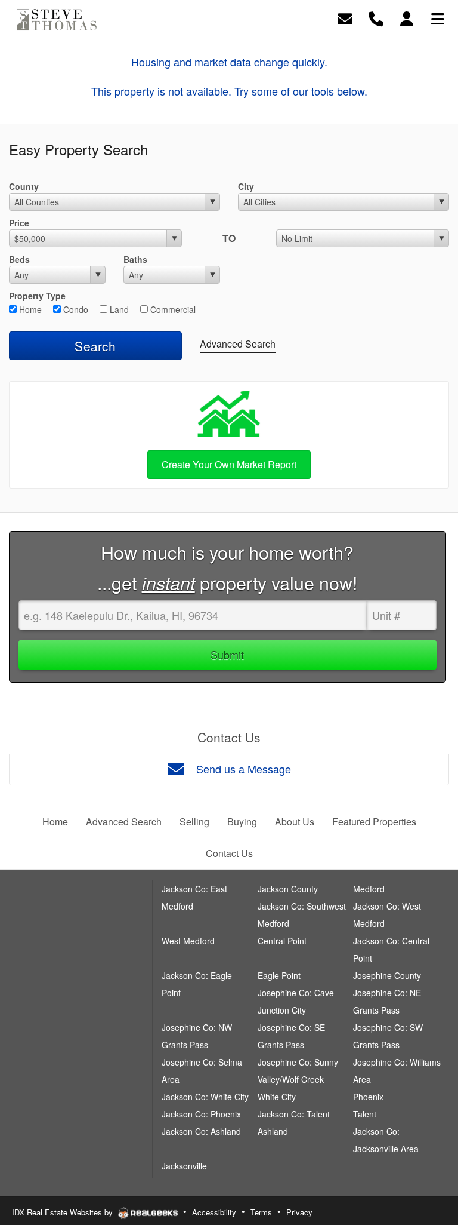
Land (118, 309)
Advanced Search (238, 344)
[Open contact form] (345, 17)
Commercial (172, 309)
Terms (261, 1212)
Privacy (299, 1212)
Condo (74, 309)
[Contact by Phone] (376, 17)
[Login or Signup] (406, 17)
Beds (19, 259)
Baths (135, 259)
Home (29, 309)
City (246, 186)
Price (19, 223)
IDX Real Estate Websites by (63, 1212)
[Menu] (437, 17)
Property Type (37, 296)
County (24, 186)
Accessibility (214, 1212)
